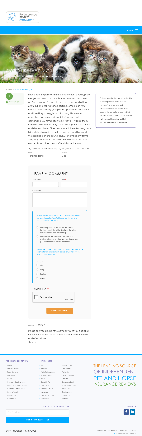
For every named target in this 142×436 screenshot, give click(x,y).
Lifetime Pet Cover (47, 395)
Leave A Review (13, 369)
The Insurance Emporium (67, 393)
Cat (42, 265)
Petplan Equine (68, 375)
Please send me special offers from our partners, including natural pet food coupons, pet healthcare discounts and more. (59, 239)
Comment (36, 190)
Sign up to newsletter (37, 420)
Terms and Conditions (128, 430)
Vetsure (65, 399)
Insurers (9, 379)
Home (9, 365)
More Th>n (45, 399)
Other (42, 278)
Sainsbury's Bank (68, 382)
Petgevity (65, 372)
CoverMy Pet (45, 382)
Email (63, 180)
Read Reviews (12, 372)
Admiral (44, 369)
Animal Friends (46, 375)
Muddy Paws (67, 365)
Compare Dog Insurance (16, 382)
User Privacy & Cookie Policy (106, 430)
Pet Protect (66, 369)
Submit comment (60, 311)
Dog (42, 270)
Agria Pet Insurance (48, 372)
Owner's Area (12, 395)
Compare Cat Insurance (16, 389)
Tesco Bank (66, 389)
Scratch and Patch (69, 385)
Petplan (65, 379)
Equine (43, 274)
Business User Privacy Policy (126, 433)
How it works (11, 375)
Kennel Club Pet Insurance (47, 390)
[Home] (22, 17)
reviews (9, 89)
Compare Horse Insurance (16, 385)
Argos (43, 379)
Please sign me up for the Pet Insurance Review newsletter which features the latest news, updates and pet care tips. (58, 230)
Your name (36, 180)
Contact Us (11, 399)
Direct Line (45, 385)
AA (42, 365)
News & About (12, 392)
